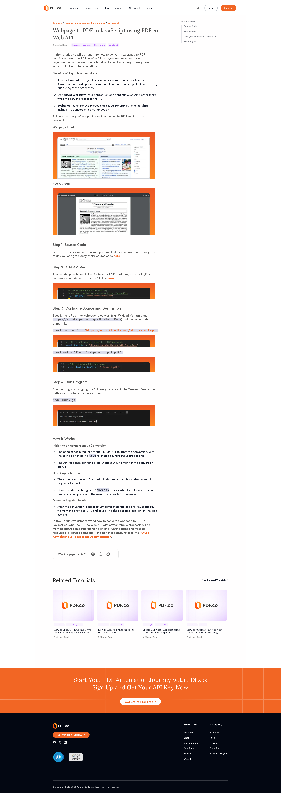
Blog (106, 8)
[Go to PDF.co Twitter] (59, 742)
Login (211, 8)
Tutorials (118, 8)
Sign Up (228, 8)
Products (73, 8)
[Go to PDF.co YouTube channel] (54, 742)
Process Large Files (74, 625)
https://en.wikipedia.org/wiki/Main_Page (120, 330)
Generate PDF (117, 625)
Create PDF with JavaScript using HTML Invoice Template (161, 631)
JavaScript (113, 23)
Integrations (92, 8)
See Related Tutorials (214, 580)
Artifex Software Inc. (88, 787)
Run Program (190, 41)
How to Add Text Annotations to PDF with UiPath (116, 631)
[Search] (198, 8)
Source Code (190, 26)
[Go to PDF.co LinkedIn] (65, 742)
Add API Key (190, 31)
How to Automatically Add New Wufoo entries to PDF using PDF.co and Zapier (204, 631)
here (117, 256)
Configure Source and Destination (200, 36)
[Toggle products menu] (79, 8)
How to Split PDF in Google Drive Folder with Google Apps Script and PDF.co (72, 631)
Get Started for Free (139, 702)
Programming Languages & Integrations (85, 23)
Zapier (203, 625)
